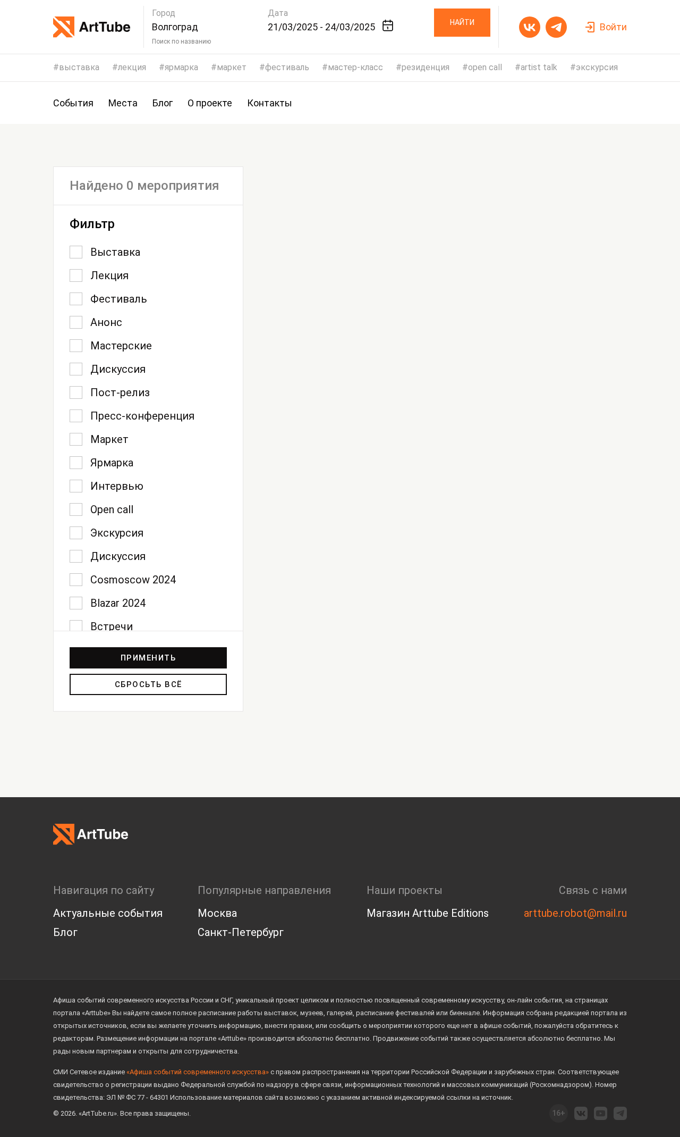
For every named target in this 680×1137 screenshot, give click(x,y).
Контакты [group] (269, 102)
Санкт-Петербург (241, 932)
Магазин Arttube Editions (428, 913)
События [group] (73, 102)
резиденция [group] (425, 67)
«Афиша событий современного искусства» (197, 1072)
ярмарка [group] (181, 67)
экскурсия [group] (597, 67)
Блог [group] (162, 102)
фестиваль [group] (287, 67)
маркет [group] (231, 67)
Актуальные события (108, 913)
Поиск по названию (181, 41)
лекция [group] (132, 67)
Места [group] (123, 102)
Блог (65, 932)
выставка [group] (79, 67)
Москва (217, 913)
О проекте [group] (210, 102)
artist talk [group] (539, 67)
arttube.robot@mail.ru (575, 913)
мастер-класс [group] (355, 67)
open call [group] (485, 67)
